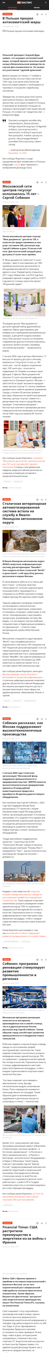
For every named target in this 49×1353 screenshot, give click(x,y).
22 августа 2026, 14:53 (11, 1247)
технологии (25, 941)
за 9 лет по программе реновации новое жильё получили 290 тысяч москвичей (23, 1196)
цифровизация (29, 701)
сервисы (7, 701)
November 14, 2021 (18, 153)
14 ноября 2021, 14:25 (11, 26)
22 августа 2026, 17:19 (11, 739)
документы (18, 481)
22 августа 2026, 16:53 (11, 983)
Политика (12, 8)
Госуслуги (7, 481)
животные (17, 701)
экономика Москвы (11, 941)
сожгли (16, 164)
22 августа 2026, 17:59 (11, 202)
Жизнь (37, 8)
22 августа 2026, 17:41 (11, 527)
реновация (8, 1205)
